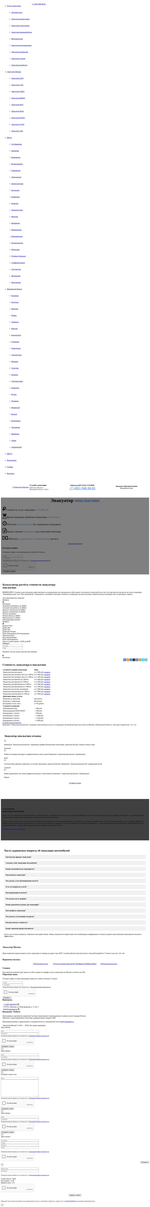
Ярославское (16, 282)
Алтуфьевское (16, 144)
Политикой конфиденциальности (41, 560)
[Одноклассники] (127, 659)
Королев (14, 329)
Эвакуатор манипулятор (20, 19)
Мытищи (14, 309)
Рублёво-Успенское (18, 256)
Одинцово (15, 342)
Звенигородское (17, 184)
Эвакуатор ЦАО (17, 78)
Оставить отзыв (75, 783)
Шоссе (9, 138)
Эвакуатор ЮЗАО (18, 118)
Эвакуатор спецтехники (20, 26)
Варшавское (15, 157)
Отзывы (10, 467)
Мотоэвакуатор (17, 39)
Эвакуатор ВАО (17, 105)
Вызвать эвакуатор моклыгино (14, 829)
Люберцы (15, 322)
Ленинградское (17, 210)
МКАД (9, 454)
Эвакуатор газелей (18, 58)
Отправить (6, 998)
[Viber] (137, 659)
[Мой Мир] (130, 659)
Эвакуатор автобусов (19, 65)
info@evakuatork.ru (10, 1009)
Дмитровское (16, 177)
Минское (14, 217)
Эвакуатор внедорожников (21, 45)
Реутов (13, 394)
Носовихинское (17, 243)
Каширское (15, 197)
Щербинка (15, 434)
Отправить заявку (9, 571)
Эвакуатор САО (17, 85)
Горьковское (15, 170)
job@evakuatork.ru (67, 1022)
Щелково (14, 361)
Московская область (14, 289)
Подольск (15, 302)
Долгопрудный (17, 381)
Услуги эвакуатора (14, 6)
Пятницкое (15, 249)
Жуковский (15, 408)
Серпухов (15, 368)
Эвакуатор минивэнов (19, 52)
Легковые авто (16, 12)
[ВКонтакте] (124, 659)
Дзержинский (16, 447)
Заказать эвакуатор (75, 544)
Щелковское (15, 276)
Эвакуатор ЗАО (17, 131)
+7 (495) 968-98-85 (39, 4)
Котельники (15, 421)
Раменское (15, 388)
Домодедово (16, 348)
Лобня (13, 440)
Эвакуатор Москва (14, 72)
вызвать (47, 672)
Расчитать (6, 657)
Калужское (15, 190)
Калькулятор (11, 460)
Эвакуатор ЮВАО (18, 98)
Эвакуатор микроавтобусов (21, 32)
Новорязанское (17, 236)
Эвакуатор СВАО (17, 91)
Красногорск (16, 335)
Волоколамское (17, 164)
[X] (134, 659)
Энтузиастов (16, 269)
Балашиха (15, 296)
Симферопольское (18, 263)
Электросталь (16, 355)
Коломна (14, 375)
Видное (14, 414)
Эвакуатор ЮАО (17, 111)
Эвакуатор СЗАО (17, 124)
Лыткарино (15, 427)
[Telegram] (146, 659)
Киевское (14, 203)
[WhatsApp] (140, 659)
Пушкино (15, 401)
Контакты (10, 473)
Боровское (15, 151)
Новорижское (16, 230)
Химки (14, 315)
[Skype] (143, 659)
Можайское (15, 223)
